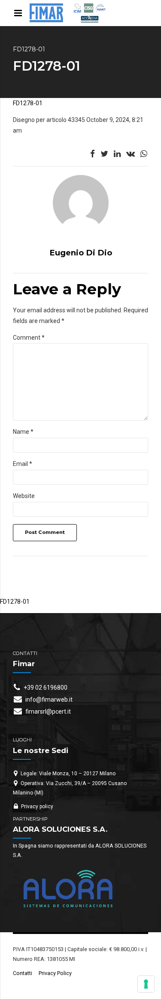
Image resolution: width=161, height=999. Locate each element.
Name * (23, 431)
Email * (22, 463)
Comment (29, 337)
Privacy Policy (55, 973)
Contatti (22, 973)
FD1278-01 (28, 103)
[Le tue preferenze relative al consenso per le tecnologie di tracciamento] (146, 984)
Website (24, 495)
